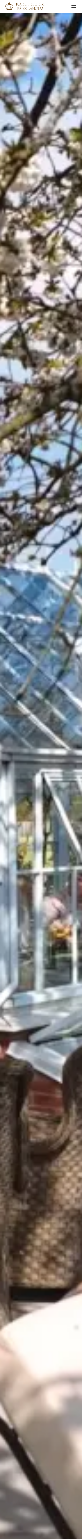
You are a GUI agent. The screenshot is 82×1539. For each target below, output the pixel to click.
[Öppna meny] (73, 6)
